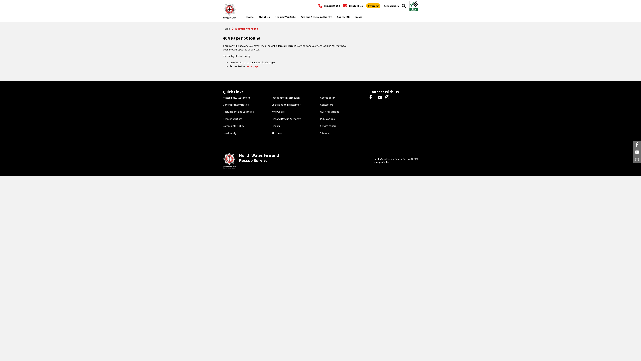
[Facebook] (372, 97)
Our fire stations (329, 111)
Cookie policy (327, 97)
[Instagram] (388, 97)
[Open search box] (404, 5)
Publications (327, 119)
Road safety (229, 133)
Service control (328, 126)
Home (226, 28)
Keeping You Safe (232, 119)
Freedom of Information (286, 97)
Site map (325, 133)
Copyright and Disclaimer (286, 104)
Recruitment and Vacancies (238, 111)
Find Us (276, 126)
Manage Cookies (382, 162)
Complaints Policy (233, 126)
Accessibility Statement (236, 97)
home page (252, 66)
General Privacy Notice (236, 104)
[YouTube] (380, 97)
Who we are (278, 111)
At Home (277, 133)
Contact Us (326, 104)
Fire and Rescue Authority (286, 119)
